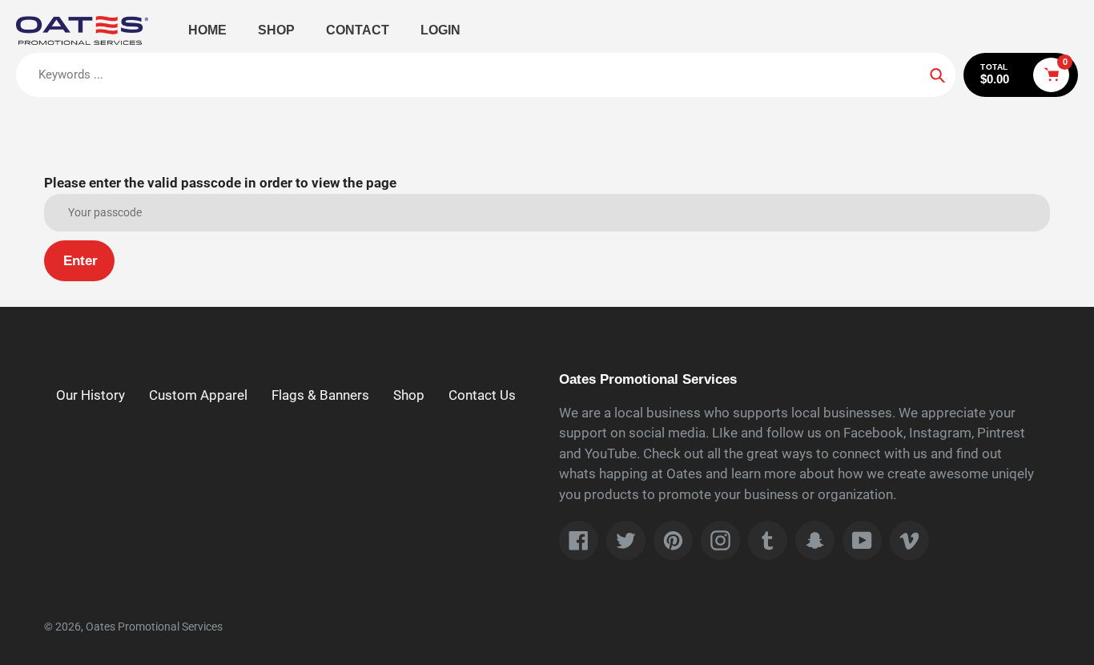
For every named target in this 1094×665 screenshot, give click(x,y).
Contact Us (482, 395)
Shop (408, 395)
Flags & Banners (320, 395)
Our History (90, 395)
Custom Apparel (198, 395)
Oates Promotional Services (154, 626)
